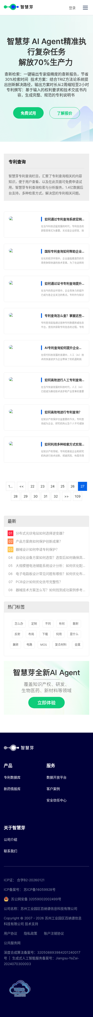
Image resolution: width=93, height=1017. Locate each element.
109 (78, 496)
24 (53, 486)
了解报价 (64, 113)
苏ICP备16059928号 (40, 889)
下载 (45, 634)
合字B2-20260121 (31, 880)
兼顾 (15, 644)
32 (56, 496)
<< (21, 486)
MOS (43, 644)
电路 (29, 644)
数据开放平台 (56, 777)
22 (32, 486)
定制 (34, 623)
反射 (17, 634)
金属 (77, 644)
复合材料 (61, 644)
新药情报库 (12, 789)
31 (45, 496)
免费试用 (28, 113)
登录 (72, 8)
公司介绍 (10, 839)
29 (26, 496)
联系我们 (10, 851)
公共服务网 (12, 943)
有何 (62, 623)
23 (43, 486)
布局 (31, 634)
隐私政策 (30, 933)
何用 (59, 634)
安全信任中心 (56, 800)
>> (66, 496)
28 (16, 496)
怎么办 (19, 623)
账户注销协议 (54, 933)
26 (73, 486)
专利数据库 (12, 777)
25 (63, 486)
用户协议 (10, 933)
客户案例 (53, 789)
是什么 (74, 634)
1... (10, 486)
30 (35, 496)
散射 (75, 623)
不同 (48, 623)
